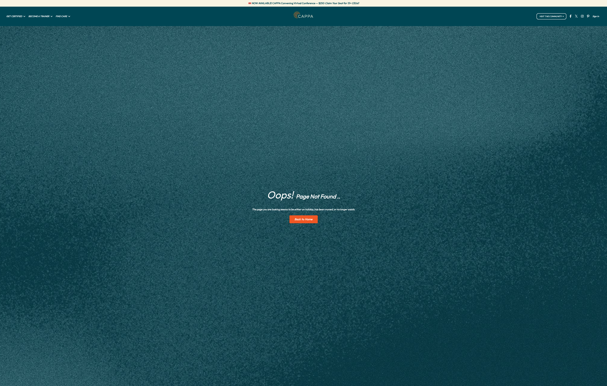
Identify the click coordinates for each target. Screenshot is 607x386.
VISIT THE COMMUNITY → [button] (551, 16)
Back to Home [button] (303, 219)
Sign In (595, 16)
